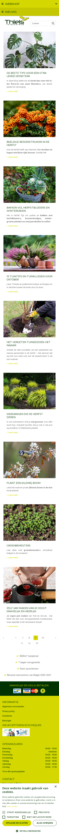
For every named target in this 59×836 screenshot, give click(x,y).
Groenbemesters (19, 545)
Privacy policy (8, 711)
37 (37, 643)
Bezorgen (6, 720)
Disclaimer (7, 716)
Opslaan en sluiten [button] (17, 823)
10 (43, 638)
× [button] (55, 786)
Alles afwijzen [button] (45, 823)
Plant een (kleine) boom (24, 482)
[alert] (29, 809)
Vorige (3, 638)
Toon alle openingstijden (13, 771)
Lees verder (12, 806)
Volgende (55, 638)
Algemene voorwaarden (13, 706)
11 (22, 643)
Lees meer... (13, 91)
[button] (29, 830)
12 (29, 643)
